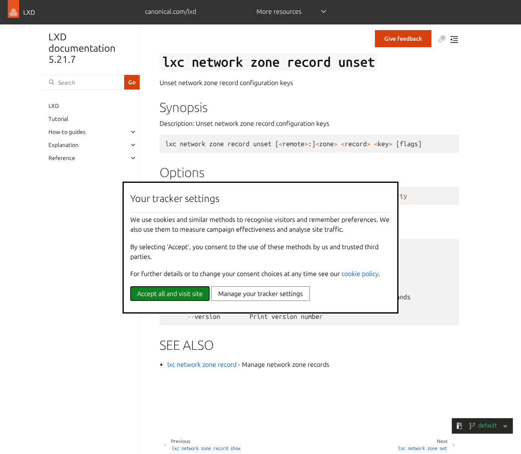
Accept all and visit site (170, 293)
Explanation (63, 145)
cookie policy (360, 273)
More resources (279, 11)
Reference (61, 158)
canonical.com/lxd (170, 11)
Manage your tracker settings (260, 293)
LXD (53, 106)
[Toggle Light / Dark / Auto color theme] (442, 39)
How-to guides (66, 132)
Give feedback (403, 38)
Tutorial (58, 119)
